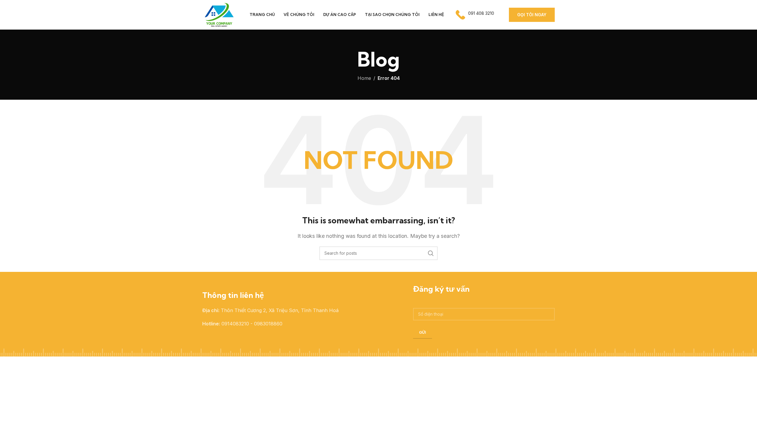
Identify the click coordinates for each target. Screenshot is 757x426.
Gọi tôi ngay (531, 14)
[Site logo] (218, 14)
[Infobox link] (475, 15)
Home (364, 78)
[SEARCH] (431, 253)
